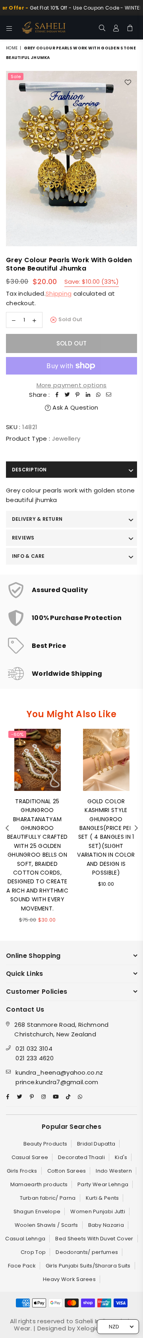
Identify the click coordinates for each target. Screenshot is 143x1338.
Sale (16, 76)
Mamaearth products (39, 1184)
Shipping (59, 293)
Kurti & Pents (102, 1198)
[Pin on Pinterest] (78, 395)
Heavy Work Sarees (69, 1279)
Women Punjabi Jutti (97, 1211)
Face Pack (22, 1265)
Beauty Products (45, 1144)
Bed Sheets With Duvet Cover (94, 1238)
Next (136, 828)
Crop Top (33, 1252)
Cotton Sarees (66, 1171)
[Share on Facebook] (57, 395)
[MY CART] (130, 27)
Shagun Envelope (37, 1211)
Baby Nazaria (106, 1225)
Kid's (121, 1157)
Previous (7, 828)
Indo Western (114, 1171)
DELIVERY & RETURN (37, 519)
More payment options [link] (72, 385)
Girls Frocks (22, 1171)
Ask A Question (75, 407)
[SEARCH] (102, 27)
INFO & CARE (28, 556)
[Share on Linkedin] (88, 395)
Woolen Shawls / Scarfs (46, 1225)
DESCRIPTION (29, 469)
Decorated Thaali (81, 1157)
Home (11, 48)
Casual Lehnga (25, 1238)
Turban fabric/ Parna (48, 1198)
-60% (17, 734)
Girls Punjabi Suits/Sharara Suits (88, 1265)
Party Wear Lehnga (102, 1184)
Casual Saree (30, 1157)
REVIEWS (23, 537)
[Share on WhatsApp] (98, 395)
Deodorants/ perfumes (87, 1252)
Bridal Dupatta (96, 1144)
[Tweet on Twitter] (67, 395)
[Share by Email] (109, 395)
